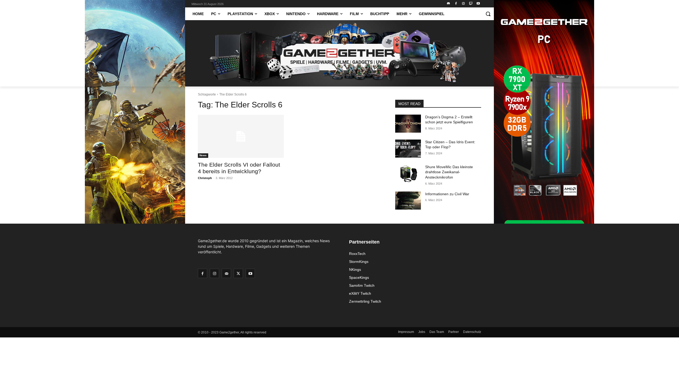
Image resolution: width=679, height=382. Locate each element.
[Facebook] (456, 4)
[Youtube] (478, 4)
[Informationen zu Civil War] (408, 201)
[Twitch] (471, 4)
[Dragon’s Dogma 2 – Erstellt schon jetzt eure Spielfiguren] (408, 124)
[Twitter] (238, 273)
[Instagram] (463, 4)
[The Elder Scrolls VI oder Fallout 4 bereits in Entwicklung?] (241, 136)
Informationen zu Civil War (447, 194)
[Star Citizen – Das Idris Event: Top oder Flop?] (408, 149)
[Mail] (226, 273)
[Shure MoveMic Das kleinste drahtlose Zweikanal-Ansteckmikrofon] (408, 173)
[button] (488, 13)
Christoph (205, 178)
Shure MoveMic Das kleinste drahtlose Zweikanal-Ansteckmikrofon (449, 172)
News (203, 155)
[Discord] (449, 4)
